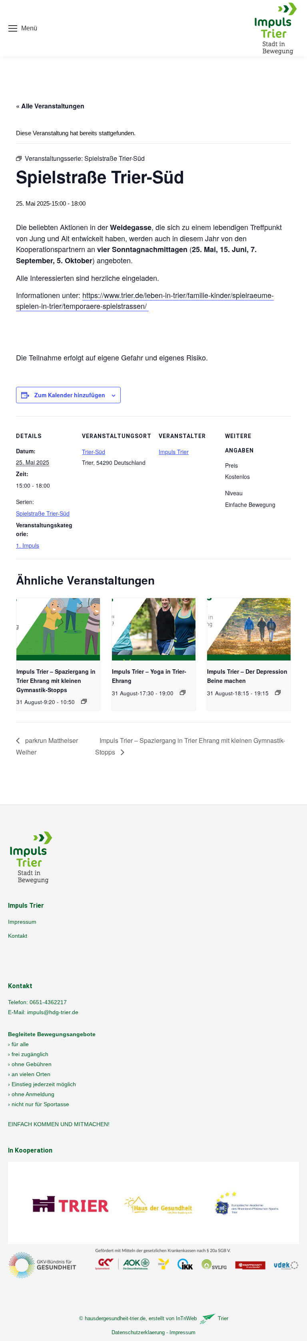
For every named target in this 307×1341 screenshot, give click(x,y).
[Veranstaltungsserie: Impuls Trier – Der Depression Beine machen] (278, 692)
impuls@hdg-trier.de (52, 1012)
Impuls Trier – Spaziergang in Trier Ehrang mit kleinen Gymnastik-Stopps (56, 680)
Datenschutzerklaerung (138, 1332)
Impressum (22, 922)
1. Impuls (27, 545)
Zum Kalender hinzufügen (69, 395)
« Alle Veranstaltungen (50, 105)
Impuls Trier (174, 452)
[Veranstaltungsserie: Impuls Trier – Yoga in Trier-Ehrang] (182, 692)
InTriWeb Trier (202, 1318)
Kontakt (17, 936)
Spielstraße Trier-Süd (43, 513)
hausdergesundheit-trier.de (115, 1318)
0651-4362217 (48, 1002)
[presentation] (58, 629)
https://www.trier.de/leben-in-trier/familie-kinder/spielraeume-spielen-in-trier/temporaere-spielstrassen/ (145, 300)
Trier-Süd (93, 452)
